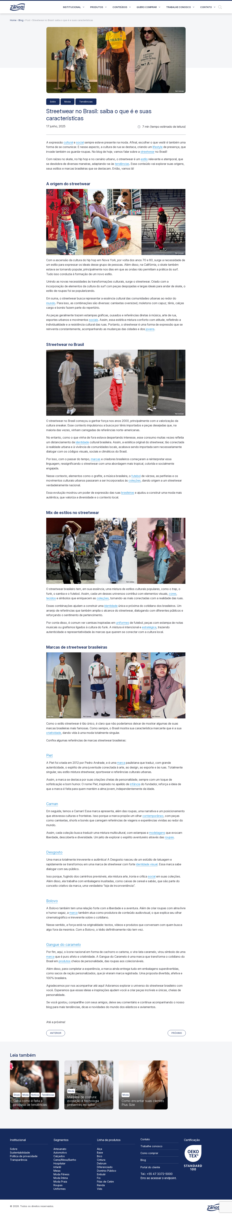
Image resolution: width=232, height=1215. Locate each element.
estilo (144, 159)
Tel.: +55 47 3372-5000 (156, 1174)
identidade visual (147, 864)
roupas (169, 837)
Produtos (96, 7)
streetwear (147, 151)
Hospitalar (59, 1163)
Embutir (101, 1174)
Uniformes (59, 1188)
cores (172, 593)
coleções (135, 480)
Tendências (86, 101)
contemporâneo (152, 816)
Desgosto (54, 852)
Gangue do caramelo (63, 944)
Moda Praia (60, 1181)
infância (135, 784)
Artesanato (59, 1148)
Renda (101, 1185)
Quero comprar (147, 7)
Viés (99, 1188)
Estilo (53, 101)
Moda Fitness (61, 1174)
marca (121, 762)
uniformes (122, 622)
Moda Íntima (60, 1177)
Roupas (58, 1185)
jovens (150, 329)
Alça (99, 1148)
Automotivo (60, 1152)
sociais (93, 320)
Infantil (57, 1167)
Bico (99, 1156)
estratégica (149, 627)
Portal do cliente (150, 1167)
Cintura (101, 1159)
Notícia (35, 1094)
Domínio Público (106, 1170)
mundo (50, 303)
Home (13, 20)
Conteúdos (120, 7)
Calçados (59, 1156)
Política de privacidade (24, 1156)
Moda (67, 101)
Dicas (17, 1094)
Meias (57, 1170)
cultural (68, 142)
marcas (95, 459)
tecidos (51, 598)
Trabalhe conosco (178, 7)
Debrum (101, 1163)
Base (100, 1152)
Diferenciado (105, 1167)
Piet (49, 755)
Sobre (13, 1148)
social (80, 142)
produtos (65, 961)
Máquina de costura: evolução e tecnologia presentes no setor (83, 1101)
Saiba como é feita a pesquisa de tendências (30, 1103)
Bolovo (52, 901)
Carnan (52, 804)
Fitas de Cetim (105, 1181)
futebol (136, 476)
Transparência (18, 1159)
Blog (20, 20)
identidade (82, 442)
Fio (99, 1177)
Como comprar (149, 1153)
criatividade (53, 733)
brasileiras (127, 492)
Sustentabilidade (20, 1152)
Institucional (72, 7)
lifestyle (158, 147)
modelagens (157, 832)
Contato (206, 7)
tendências (122, 164)
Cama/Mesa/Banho (64, 1159)
